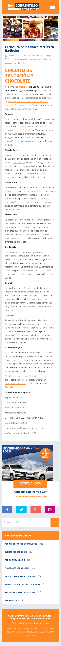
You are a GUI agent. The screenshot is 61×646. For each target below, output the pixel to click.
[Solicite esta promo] (30, 463)
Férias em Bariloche (15, 559)
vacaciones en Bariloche (27, 376)
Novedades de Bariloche (17, 568)
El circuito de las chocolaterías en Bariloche (29, 48)
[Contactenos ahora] (30, 484)
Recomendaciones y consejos (39, 55)
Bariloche (22, 86)
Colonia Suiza (19, 162)
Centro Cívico (48, 324)
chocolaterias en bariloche (40, 59)
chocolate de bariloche (18, 59)
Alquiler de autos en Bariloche (21, 543)
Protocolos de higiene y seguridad (23, 584)
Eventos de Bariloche (16, 551)
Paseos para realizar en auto (20, 576)
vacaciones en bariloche (15, 62)
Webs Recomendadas (22, 623)
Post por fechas (41, 623)
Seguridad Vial (12, 600)
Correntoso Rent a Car (24, 105)
